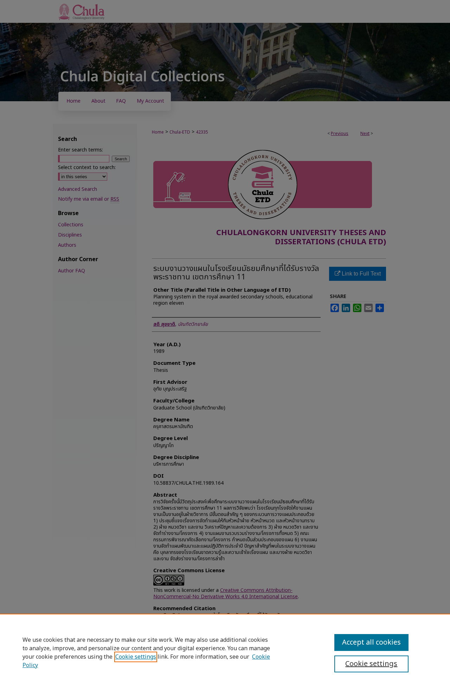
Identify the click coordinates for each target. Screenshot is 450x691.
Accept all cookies (371, 642)
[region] (225, 652)
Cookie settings (135, 657)
